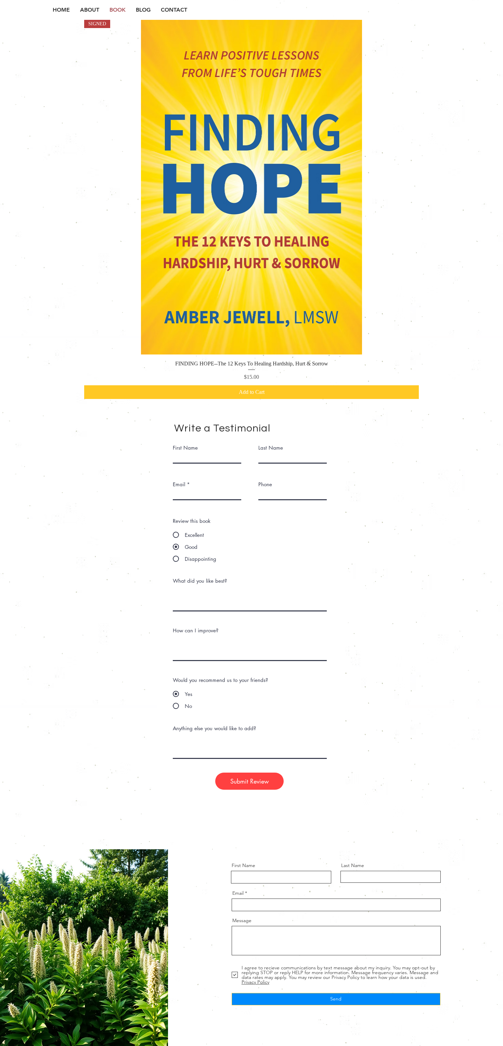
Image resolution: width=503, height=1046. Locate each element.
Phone (265, 484)
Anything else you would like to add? (214, 728)
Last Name (270, 447)
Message (242, 920)
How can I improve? (195, 630)
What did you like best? (200, 580)
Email (179, 484)
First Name (185, 447)
